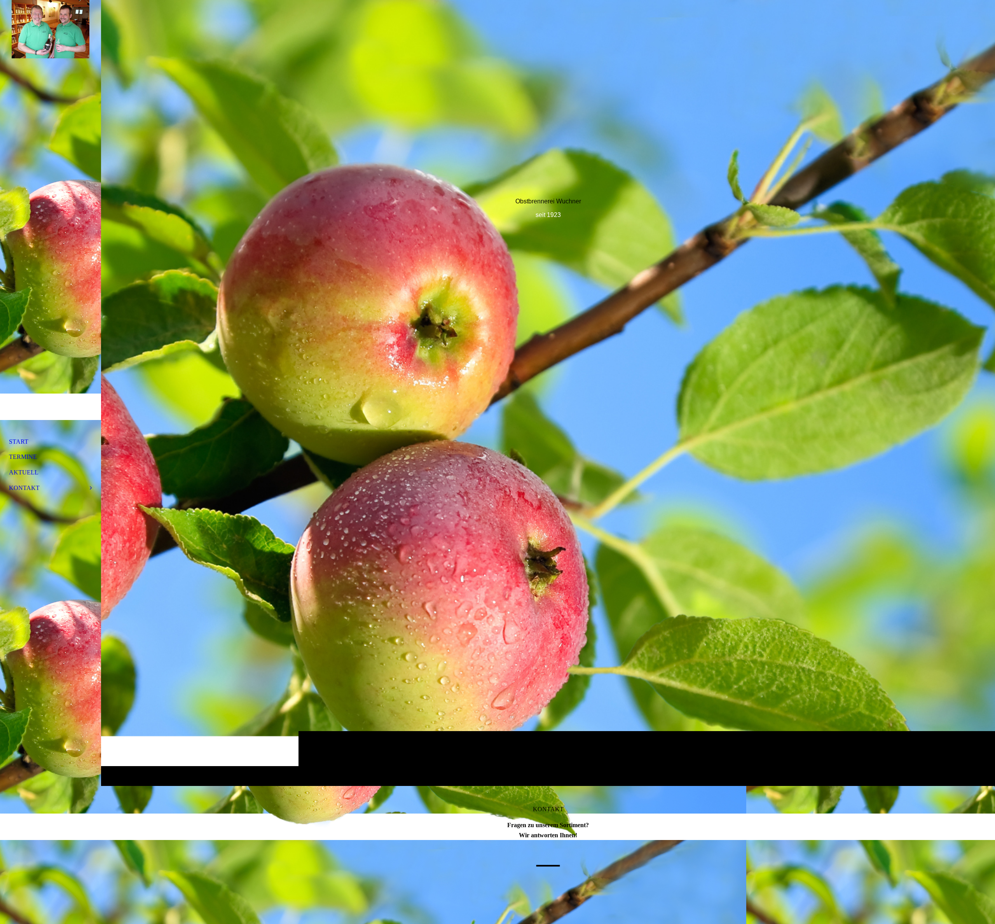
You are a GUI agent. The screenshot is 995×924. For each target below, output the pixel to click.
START (18, 441)
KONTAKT (24, 488)
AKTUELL (23, 472)
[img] (548, 393)
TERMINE (23, 456)
